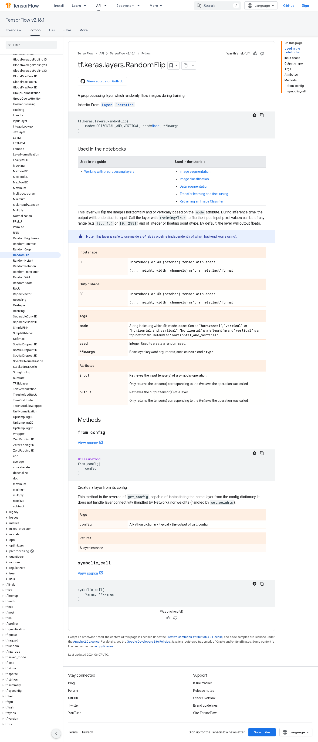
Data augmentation (194, 186)
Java (67, 30)
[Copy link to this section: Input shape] (101, 253)
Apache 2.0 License (86, 641)
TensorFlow (85, 53)
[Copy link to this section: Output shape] (104, 284)
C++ (52, 30)
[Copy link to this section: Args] (91, 316)
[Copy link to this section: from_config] (109, 432)
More (154, 5)
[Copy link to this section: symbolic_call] (115, 563)
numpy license (103, 646)
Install (59, 5)
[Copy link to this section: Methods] (105, 420)
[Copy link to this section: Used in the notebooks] (130, 149)
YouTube (74, 713)
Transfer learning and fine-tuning (204, 194)
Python (35, 30)
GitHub (288, 5)
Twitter (73, 705)
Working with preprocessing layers (109, 171)
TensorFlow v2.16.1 (25, 20)
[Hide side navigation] (56, 733)
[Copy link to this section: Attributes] (99, 366)
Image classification (194, 179)
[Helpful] (255, 53)
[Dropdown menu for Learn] (86, 5)
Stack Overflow (204, 698)
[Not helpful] (262, 53)
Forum (73, 690)
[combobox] (217, 5)
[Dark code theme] (254, 115)
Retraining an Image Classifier (201, 201)
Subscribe (262, 732)
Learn (76, 5)
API (98, 5)
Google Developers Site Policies (148, 641)
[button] (30, 512)
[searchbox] (31, 45)
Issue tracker (202, 683)
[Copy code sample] (262, 115)
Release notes (203, 690)
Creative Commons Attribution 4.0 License (194, 637)
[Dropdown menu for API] (106, 5)
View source (88, 443)
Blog (71, 683)
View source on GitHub (105, 81)
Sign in (307, 5)
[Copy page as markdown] (186, 65)
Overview (13, 30)
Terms (73, 732)
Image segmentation (195, 171)
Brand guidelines (205, 705)
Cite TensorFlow (205, 713)
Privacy (87, 732)
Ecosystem (125, 5)
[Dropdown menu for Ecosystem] (139, 5)
